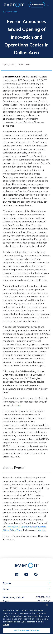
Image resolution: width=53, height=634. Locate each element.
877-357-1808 (43, 597)
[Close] (47, 605)
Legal (6, 589)
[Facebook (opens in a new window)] (36, 574)
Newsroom (11, 12)
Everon (7, 583)
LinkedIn (41, 530)
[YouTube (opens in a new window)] (26, 574)
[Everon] (13, 5)
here (18, 405)
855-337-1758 (43, 601)
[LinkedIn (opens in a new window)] (16, 574)
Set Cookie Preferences (26, 630)
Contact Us (36, 4)
